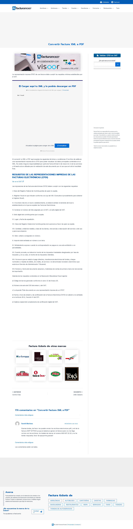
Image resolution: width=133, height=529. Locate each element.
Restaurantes (108, 8)
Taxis (117, 8)
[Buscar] (117, 64)
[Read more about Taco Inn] (39, 374)
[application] (47, 8)
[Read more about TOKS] (72, 374)
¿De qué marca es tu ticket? (107, 60)
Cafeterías (84, 500)
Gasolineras (84, 8)
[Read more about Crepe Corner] (39, 356)
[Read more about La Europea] (22, 356)
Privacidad (65, 90)
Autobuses (54, 8)
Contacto (36, 511)
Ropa (86, 505)
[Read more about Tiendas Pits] (55, 374)
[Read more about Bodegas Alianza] (55, 356)
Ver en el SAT (17, 181)
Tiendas (64, 8)
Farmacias (96, 8)
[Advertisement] (66, 26)
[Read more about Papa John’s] (22, 374)
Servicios (97, 505)
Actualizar (62, 146)
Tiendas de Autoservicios (61, 509)
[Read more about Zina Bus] (72, 356)
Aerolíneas (43, 8)
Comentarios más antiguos (24, 415)
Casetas (74, 8)
